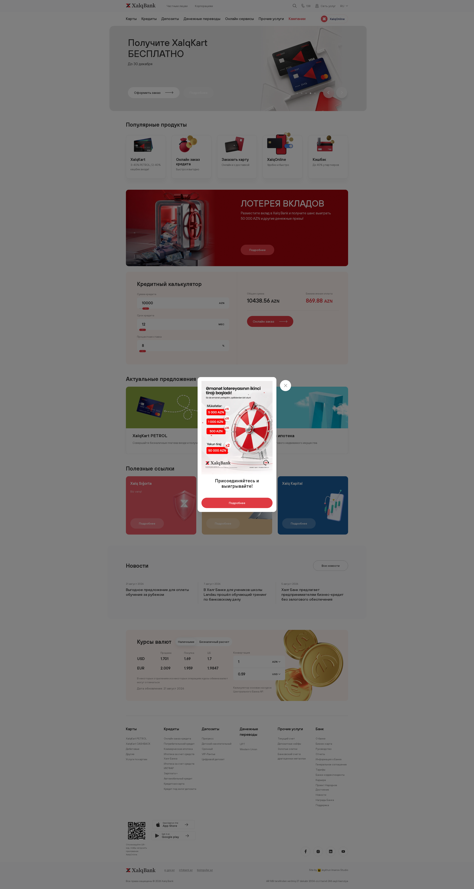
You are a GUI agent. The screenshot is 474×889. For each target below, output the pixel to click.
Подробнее (237, 503)
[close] (285, 385)
